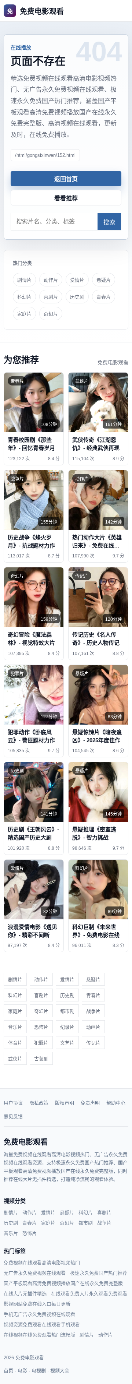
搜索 (109, 222)
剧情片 (24, 280)
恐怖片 (41, 1027)
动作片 (51, 280)
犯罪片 (41, 1043)
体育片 (15, 1043)
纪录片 (67, 1027)
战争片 (93, 1011)
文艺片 (67, 1043)
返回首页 (66, 179)
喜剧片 (51, 297)
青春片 (103, 297)
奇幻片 (51, 314)
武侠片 (15, 1058)
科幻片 (24, 297)
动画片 (93, 1027)
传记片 (93, 1043)
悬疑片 (103, 280)
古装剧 (41, 1058)
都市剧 (67, 1011)
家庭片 (24, 314)
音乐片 (15, 1027)
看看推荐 (66, 198)
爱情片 (77, 280)
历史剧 (77, 297)
